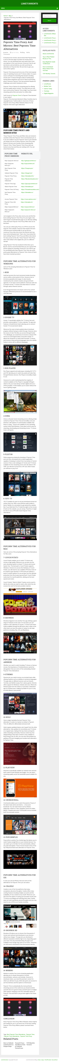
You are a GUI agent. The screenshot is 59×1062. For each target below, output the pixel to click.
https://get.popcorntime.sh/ (29, 183)
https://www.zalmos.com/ (28, 199)
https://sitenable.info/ (27, 176)
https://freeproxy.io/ (27, 168)
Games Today (48, 88)
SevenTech (55, 1059)
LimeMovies (47, 84)
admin (6, 52)
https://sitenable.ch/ (27, 202)
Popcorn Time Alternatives (11, 1036)
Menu (3, 8)
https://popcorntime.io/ (28, 207)
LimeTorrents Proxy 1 (50, 38)
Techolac (46, 91)
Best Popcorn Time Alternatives (16, 1034)
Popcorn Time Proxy (26, 1036)
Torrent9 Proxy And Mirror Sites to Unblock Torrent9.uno (20, 1045)
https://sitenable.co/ (27, 192)
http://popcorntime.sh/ (28, 163)
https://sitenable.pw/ (27, 186)
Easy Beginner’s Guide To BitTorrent (49, 62)
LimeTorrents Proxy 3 (50, 42)
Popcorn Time (17, 95)
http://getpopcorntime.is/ (28, 160)
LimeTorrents (29, 3)
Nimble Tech (47, 86)
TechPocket (48, 1059)
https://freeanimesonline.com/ (30, 189)
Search (49, 20)
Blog (23, 52)
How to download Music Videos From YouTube (48, 68)
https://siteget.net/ (27, 173)
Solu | (39, 1059)
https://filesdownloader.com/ (29, 179)
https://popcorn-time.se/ (28, 210)
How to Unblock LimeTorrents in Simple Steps (8, 1044)
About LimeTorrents (48, 53)
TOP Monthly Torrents (31, 1043)
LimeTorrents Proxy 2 (50, 40)
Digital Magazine (48, 93)
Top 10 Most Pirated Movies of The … (48, 57)
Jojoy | (43, 1059)
